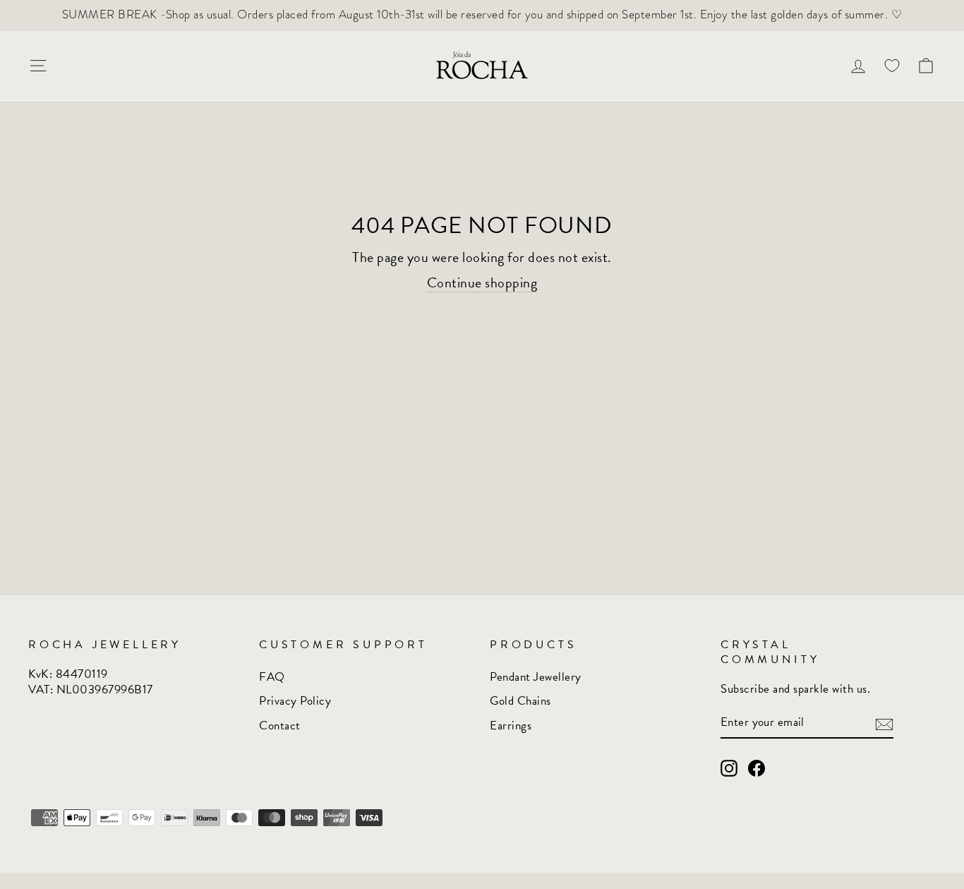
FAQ (272, 677)
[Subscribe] (884, 723)
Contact (280, 725)
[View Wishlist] (892, 65)
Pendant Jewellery (536, 677)
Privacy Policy (295, 701)
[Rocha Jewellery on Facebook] (756, 768)
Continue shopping (482, 282)
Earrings (510, 725)
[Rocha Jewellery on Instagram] (729, 768)
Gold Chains (520, 701)
